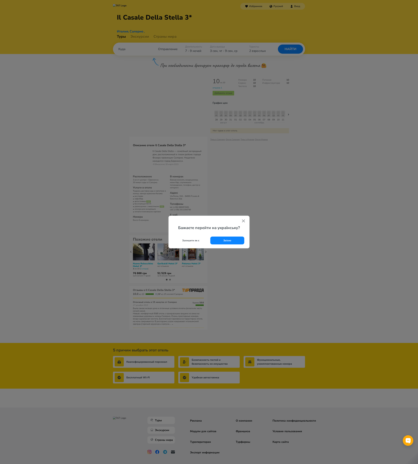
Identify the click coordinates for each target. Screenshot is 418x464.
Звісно (227, 240)
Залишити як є (190, 240)
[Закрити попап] (243, 221)
